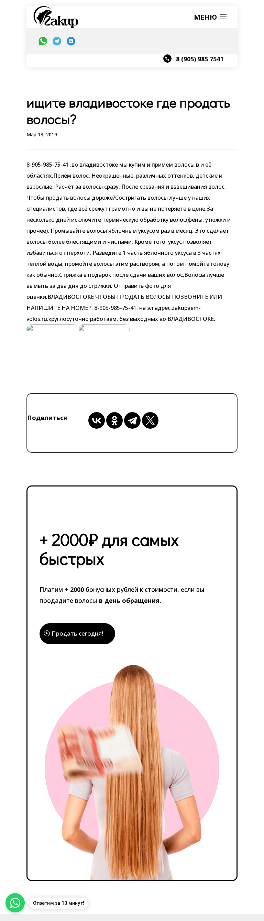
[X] (150, 420)
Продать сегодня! (77, 633)
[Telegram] (132, 420)
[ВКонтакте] (96, 420)
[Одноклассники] (114, 420)
